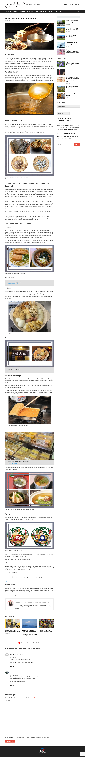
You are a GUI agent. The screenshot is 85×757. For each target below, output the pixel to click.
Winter (62, 138)
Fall (61, 123)
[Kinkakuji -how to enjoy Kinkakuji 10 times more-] (61, 28)
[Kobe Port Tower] (61, 70)
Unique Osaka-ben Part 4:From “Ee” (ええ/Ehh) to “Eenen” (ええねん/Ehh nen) (72, 79)
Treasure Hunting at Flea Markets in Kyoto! (72, 21)
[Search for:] (68, 144)
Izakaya (71, 125)
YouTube (77, 4)
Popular (60, 16)
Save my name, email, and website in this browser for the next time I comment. (27, 737)
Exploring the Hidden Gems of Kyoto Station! (72, 43)
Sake (62, 131)
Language (22, 11)
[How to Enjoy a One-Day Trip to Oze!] (61, 86)
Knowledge (30, 11)
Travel (50, 11)
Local (8, 11)
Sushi (65, 136)
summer (60, 136)
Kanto (58, 127)
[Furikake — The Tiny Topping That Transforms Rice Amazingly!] (46, 628)
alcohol (59, 118)
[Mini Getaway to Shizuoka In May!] (61, 94)
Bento (70, 118)
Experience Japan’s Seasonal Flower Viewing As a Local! (72, 63)
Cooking (58, 123)
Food (56, 11)
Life (60, 11)
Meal (58, 129)
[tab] (60, 17)
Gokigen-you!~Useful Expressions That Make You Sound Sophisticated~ (73, 51)
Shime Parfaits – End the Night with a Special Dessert (12, 630)
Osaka (69, 129)
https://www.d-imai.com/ (13, 283)
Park (72, 129)
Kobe (61, 127)
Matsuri (77, 127)
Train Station (72, 136)
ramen (58, 131)
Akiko (11, 672)
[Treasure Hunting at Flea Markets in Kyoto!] (61, 21)
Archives (59, 111)
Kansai (76, 125)
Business (15, 11)
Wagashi (58, 138)
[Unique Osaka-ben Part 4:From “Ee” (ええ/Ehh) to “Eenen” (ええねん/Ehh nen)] (61, 77)
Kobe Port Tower (70, 70)
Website (7, 730)
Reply (12, 666)
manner (69, 127)
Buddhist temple (64, 120)
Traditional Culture (40, 11)
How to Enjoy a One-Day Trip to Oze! (72, 87)
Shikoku (70, 131)
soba (69, 133)
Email (7, 724)
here (40, 643)
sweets (68, 136)
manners (73, 127)
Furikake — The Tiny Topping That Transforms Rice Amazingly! (45, 631)
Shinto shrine (62, 133)
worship (65, 138)
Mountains (61, 129)
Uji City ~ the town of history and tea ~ (71, 36)
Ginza (69, 123)
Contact (71, 4)
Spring (73, 133)
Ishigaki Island (66, 125)
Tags (75, 16)
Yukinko (13, 20)
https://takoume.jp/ (12, 371)
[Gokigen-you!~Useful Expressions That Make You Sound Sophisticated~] (61, 50)
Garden (66, 122)
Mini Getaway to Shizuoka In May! (72, 94)
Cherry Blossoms (75, 121)
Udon (76, 136)
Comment (8, 700)
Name (7, 718)
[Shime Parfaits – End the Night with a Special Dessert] (12, 628)
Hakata (72, 122)
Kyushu (66, 127)
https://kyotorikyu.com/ (10, 581)
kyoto (63, 127)
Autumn (63, 118)
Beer (68, 118)
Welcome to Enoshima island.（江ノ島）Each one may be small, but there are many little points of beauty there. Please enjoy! (29, 633)
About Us (66, 4)
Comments (68, 16)
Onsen (65, 129)
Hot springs (60, 125)
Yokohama (69, 138)
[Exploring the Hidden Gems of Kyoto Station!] (61, 42)
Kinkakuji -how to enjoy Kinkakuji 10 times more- (72, 28)
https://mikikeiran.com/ (13, 463)
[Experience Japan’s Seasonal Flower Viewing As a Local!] (61, 62)
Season (66, 131)
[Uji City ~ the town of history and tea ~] (61, 35)
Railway (75, 129)
